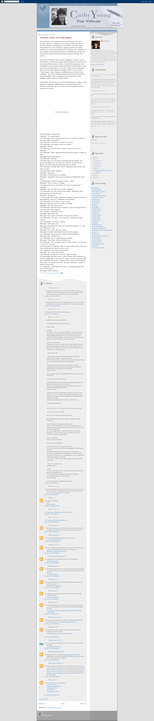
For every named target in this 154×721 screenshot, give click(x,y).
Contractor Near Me (52, 688)
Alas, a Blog (96, 234)
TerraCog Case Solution (53, 597)
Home (63, 703)
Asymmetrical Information (99, 195)
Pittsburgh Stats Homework (54, 585)
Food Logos (50, 512)
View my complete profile (97, 64)
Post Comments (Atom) (54, 707)
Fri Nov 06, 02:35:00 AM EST (51, 522)
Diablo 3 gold (71, 530)
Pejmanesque (96, 211)
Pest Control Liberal (52, 684)
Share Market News (52, 633)
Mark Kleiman (96, 237)
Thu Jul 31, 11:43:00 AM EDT (51, 494)
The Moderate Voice (98, 243)
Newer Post (41, 703)
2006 (94, 175)
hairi (51, 497)
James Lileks (96, 216)
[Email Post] (61, 273)
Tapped (95, 232)
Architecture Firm (54, 617)
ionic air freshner (51, 504)
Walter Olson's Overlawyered (100, 236)
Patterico (95, 205)
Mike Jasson (53, 535)
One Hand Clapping (98, 226)
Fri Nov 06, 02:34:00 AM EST (51, 513)
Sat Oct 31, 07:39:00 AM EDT (51, 613)
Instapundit (96, 187)
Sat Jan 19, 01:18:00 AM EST (51, 531)
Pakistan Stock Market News (65, 633)
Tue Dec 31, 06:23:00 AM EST (52, 676)
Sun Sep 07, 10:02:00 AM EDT (52, 505)
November (97, 162)
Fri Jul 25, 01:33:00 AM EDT (51, 482)
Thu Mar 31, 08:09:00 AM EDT (52, 623)
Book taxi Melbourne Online (69, 654)
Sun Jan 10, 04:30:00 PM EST (52, 695)
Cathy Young (106, 41)
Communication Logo (61, 520)
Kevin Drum (96, 220)
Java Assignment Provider (57, 556)
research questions (58, 673)
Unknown (52, 579)
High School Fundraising (53, 691)
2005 (94, 177)
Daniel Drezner (97, 224)
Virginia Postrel (97, 218)
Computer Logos (51, 520)
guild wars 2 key (57, 528)
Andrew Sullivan (97, 189)
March (96, 168)
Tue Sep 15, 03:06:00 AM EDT (52, 576)
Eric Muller (96, 207)
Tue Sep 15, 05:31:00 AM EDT (52, 587)
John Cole (96, 203)
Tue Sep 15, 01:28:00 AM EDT (52, 541)
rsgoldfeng (53, 525)
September (97, 166)
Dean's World (96, 241)
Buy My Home (50, 689)
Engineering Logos (67, 512)
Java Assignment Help (52, 561)
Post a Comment (43, 699)
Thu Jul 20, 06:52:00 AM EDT (51, 636)
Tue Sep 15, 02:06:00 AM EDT (52, 553)
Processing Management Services (67, 621)
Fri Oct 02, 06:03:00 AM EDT (51, 599)
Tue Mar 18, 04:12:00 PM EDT (52, 296)
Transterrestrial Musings (99, 228)
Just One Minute (97, 239)
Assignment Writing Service (54, 646)
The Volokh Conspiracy (99, 191)
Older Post (83, 703)
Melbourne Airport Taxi (56, 651)
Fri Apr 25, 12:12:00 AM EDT (51, 313)
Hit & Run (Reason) (98, 197)
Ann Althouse (96, 193)
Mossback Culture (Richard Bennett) (102, 230)
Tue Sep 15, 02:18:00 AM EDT (52, 562)
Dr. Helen (95, 245)
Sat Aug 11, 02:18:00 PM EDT (51, 659)
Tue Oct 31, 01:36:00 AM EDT (52, 648)
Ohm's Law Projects (52, 574)
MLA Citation (71, 673)
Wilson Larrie (53, 544)
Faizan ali (52, 627)
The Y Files (94, 140)
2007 (94, 173)
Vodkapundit (96, 199)
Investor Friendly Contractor (54, 686)
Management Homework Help (54, 539)
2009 (94, 157)
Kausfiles (95, 222)
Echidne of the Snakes (99, 247)
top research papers (55, 663)
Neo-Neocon (96, 201)
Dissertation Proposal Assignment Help (57, 551)
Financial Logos (58, 512)
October (96, 164)
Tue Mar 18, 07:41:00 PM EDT (52, 305)
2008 (94, 158)
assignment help (59, 671)
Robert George (97, 209)
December (97, 160)
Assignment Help (54, 640)
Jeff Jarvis (96, 212)
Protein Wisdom (97, 214)
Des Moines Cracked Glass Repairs (56, 682)
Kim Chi (52, 679)
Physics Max (53, 566)
